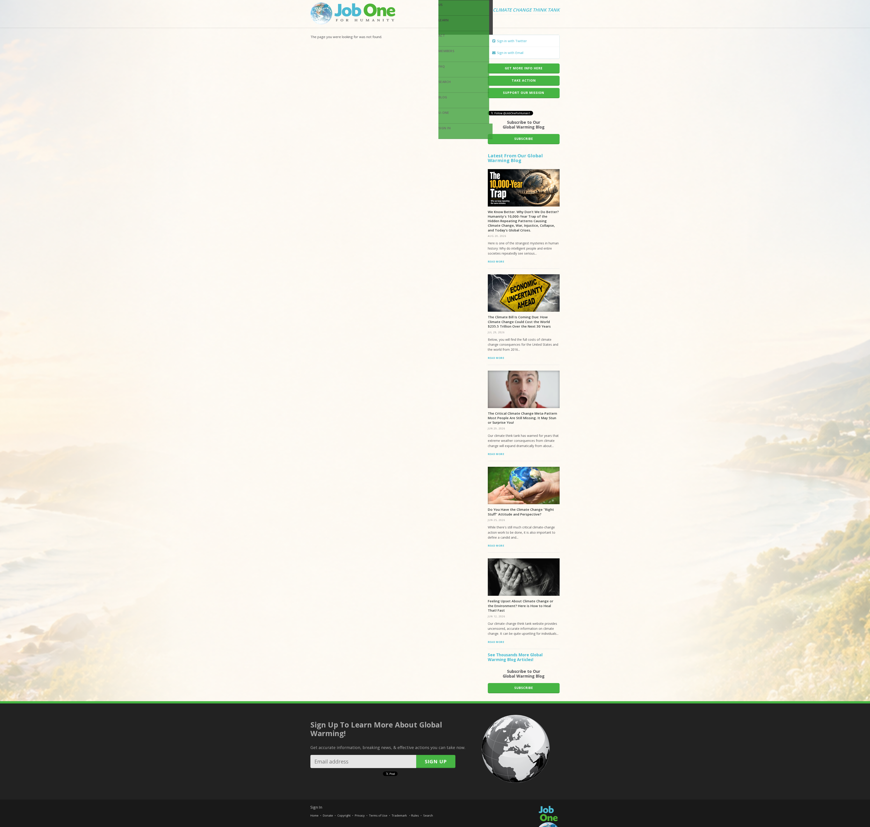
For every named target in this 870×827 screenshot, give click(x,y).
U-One (443, 112)
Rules (415, 815)
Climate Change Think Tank (526, 10)
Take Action (524, 80)
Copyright (343, 815)
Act (441, 35)
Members (446, 51)
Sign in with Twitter (511, 41)
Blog (442, 97)
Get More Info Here (524, 68)
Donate (328, 815)
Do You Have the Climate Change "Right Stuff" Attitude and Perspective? (521, 511)
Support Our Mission (523, 92)
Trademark (400, 815)
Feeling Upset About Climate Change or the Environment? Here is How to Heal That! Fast (520, 606)
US (440, 4)
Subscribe (523, 138)
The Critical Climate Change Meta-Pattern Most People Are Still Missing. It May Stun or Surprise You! (522, 418)
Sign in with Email (509, 52)
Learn (443, 20)
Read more (496, 261)
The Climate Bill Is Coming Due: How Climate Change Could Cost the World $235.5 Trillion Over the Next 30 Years (519, 321)
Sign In (444, 128)
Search (444, 82)
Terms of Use (378, 815)
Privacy (360, 815)
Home (314, 815)
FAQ (441, 66)
